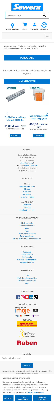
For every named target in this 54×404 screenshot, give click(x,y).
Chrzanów (27, 204)
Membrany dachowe (27, 225)
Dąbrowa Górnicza (27, 186)
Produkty (21, 46)
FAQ (27, 283)
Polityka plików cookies (27, 278)
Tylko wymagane (23, 398)
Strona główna (10, 46)
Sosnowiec (27, 194)
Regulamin (27, 252)
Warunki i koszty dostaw (27, 260)
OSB (27, 228)
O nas (27, 275)
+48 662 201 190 (30, 165)
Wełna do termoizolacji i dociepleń (27, 239)
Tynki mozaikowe (27, 236)
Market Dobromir (27, 210)
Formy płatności (27, 262)
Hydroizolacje (27, 223)
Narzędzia (32, 46)
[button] (47, 113)
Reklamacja (27, 257)
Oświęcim (27, 207)
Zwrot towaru (27, 254)
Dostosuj (8, 398)
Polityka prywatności (27, 281)
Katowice (27, 191)
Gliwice (27, 189)
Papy (27, 231)
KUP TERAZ (15, 135)
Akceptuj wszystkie (42, 398)
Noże (23, 48)
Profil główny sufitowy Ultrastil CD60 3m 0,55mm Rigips (15, 120)
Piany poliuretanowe (27, 233)
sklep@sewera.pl (27, 163)
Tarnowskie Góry (27, 197)
